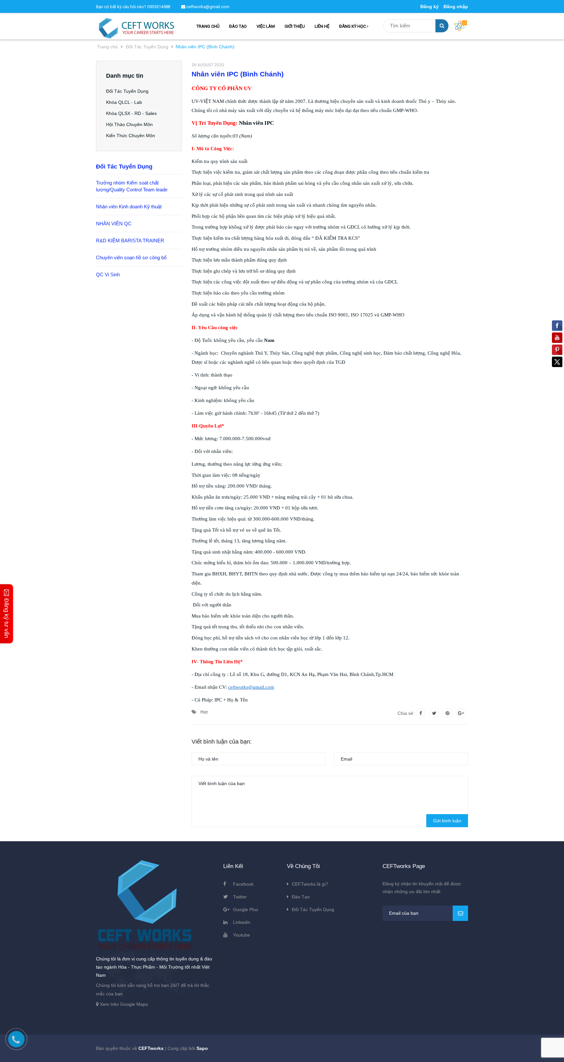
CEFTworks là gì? (310, 884)
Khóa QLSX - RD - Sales (131, 113)
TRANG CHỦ (207, 26)
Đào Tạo (301, 896)
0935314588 (158, 6)
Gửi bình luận (447, 820)
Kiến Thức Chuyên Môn (130, 135)
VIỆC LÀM (266, 26)
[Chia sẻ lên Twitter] (434, 713)
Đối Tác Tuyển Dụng (127, 91)
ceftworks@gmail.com (207, 6)
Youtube (241, 935)
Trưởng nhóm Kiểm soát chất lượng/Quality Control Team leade (131, 186)
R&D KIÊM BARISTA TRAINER (130, 240)
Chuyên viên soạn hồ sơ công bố (131, 257)
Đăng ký (429, 6)
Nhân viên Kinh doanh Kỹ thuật (129, 206)
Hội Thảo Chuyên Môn (129, 124)
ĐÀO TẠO (238, 26)
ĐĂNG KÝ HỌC (353, 26)
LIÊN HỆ (322, 26)
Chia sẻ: (406, 713)
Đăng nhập (456, 6)
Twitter (240, 896)
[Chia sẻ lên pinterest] (447, 713)
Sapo (202, 1048)
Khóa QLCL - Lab (124, 102)
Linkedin (241, 922)
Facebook (243, 884)
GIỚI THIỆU (295, 26)
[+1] (461, 713)
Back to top (464, 1050)
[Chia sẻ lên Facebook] (421, 713)
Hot (204, 712)
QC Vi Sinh (108, 274)
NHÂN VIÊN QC (114, 223)
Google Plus (245, 909)
